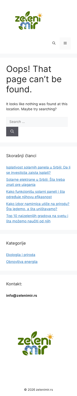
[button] (54, 43)
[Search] (12, 132)
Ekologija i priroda (20, 255)
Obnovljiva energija (22, 262)
